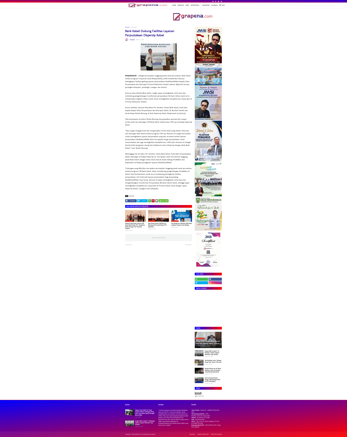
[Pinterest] (153, 200)
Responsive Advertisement (158, 237)
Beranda (127, 27)
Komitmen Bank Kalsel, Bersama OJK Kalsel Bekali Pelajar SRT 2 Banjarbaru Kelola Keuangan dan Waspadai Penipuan (135, 226)
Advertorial (195, 5)
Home (174, 5)
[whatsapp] (201, 279)
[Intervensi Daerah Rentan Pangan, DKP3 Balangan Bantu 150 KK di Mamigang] (199, 380)
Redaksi (222, 5)
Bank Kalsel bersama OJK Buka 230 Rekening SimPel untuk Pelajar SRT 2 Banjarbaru (157, 225)
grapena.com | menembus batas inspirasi (145, 434)
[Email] (156, 200)
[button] (220, 5)
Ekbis (187, 5)
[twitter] (215, 1)
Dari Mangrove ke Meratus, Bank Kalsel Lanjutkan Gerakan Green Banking (181, 224)
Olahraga (214, 5)
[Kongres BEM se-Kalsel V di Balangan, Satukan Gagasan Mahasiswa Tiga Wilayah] (199, 353)
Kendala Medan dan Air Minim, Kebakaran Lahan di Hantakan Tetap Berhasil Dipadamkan (213, 370)
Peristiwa (180, 5)
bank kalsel (133, 27)
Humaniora (206, 5)
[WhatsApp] (149, 200)
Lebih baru (129, 244)
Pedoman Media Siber (203, 434)
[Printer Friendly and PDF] (164, 200)
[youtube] (218, 1)
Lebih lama (188, 244)
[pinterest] (221, 1)
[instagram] (215, 282)
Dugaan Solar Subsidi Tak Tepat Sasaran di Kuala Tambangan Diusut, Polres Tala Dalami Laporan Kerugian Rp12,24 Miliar (145, 412)
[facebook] (213, 1)
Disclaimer (192, 434)
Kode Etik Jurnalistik (216, 434)
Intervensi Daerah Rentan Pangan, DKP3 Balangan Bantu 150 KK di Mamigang (212, 379)
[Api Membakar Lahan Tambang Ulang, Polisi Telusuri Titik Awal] (199, 363)
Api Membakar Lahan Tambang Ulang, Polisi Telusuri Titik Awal (213, 361)
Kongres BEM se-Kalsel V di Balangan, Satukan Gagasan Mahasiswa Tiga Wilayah (212, 352)
